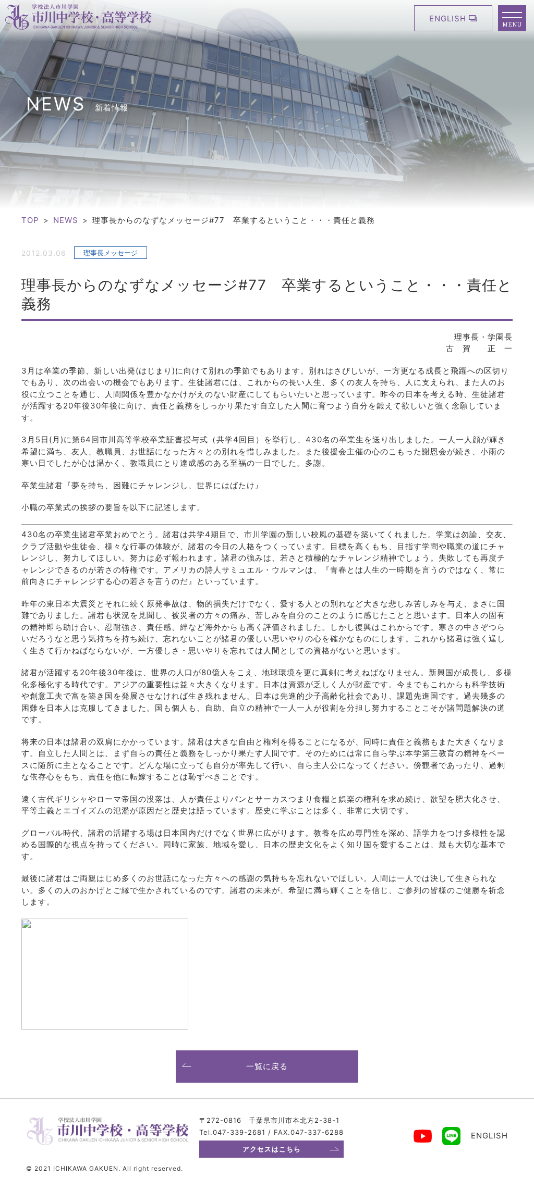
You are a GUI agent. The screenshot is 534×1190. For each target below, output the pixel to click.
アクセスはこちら (271, 1149)
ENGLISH (447, 18)
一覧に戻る (267, 1066)
